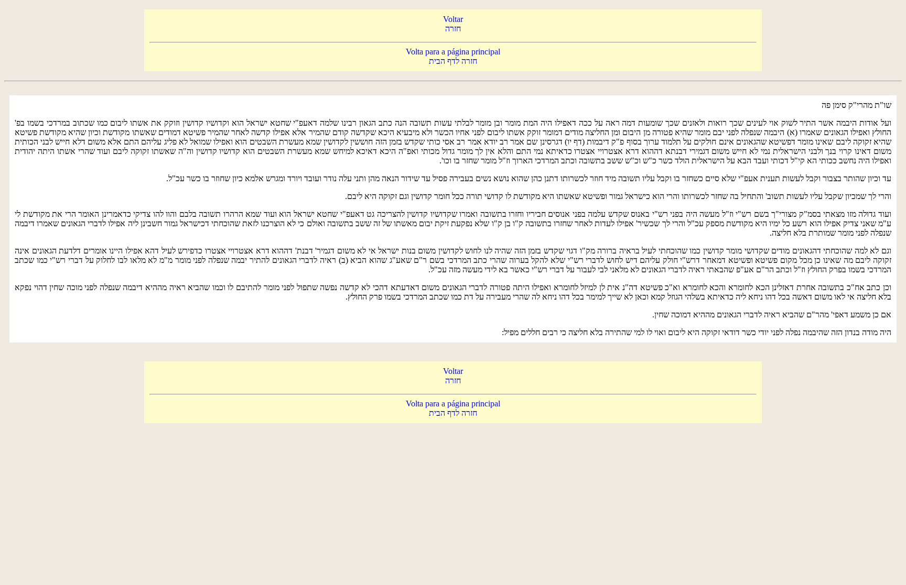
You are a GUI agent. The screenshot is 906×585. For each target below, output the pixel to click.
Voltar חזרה (453, 24)
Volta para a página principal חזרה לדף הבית (453, 56)
